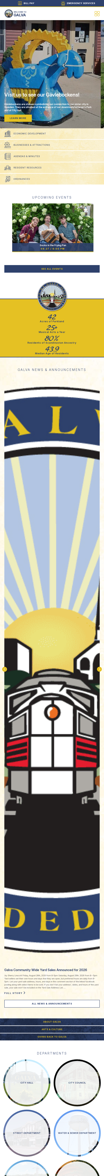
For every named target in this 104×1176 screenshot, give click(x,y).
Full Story (13, 993)
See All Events (52, 269)
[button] (4, 669)
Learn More (18, 118)
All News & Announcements (52, 1003)
